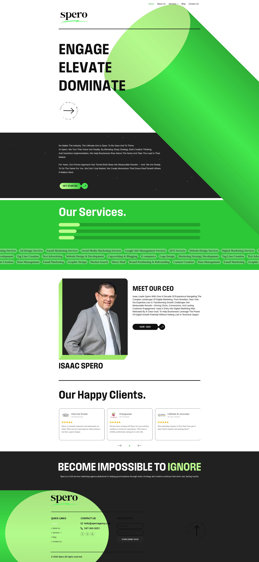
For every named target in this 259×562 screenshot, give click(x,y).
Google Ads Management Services (96, 250)
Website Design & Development (129, 256)
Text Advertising (97, 256)
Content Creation (149, 262)
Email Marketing (19, 262)
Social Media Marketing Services (53, 250)
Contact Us (194, 4)
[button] (173, 4)
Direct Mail (84, 262)
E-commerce (192, 256)
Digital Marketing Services (189, 250)
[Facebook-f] (82, 534)
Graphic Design (42, 262)
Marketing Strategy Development (38, 256)
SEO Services (129, 250)
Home (151, 4)
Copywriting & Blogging (167, 256)
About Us (161, 4)
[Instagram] (87, 534)
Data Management (174, 262)
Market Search (65, 262)
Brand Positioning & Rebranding (115, 262)
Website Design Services (155, 250)
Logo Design (211, 256)
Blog (183, 4)
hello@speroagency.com (97, 523)
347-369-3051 (92, 528)
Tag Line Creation (72, 256)
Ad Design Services (220, 250)
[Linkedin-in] (92, 534)
